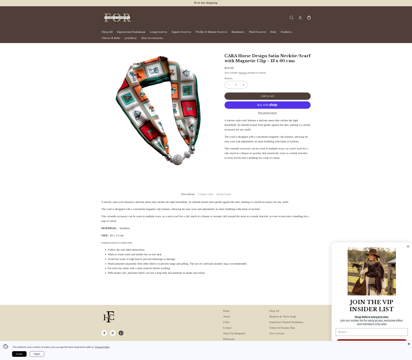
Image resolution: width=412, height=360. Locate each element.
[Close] (408, 344)
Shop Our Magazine (234, 333)
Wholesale (228, 339)
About (226, 316)
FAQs (226, 322)
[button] (291, 17)
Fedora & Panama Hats (282, 327)
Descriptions (188, 194)
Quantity (229, 78)
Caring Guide (205, 194)
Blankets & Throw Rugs (282, 316)
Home (226, 311)
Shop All (274, 311)
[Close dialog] (408, 246)
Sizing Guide (223, 194)
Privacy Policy (102, 347)
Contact (227, 327)
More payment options (267, 112)
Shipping (242, 72)
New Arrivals (276, 333)
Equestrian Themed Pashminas (286, 322)
